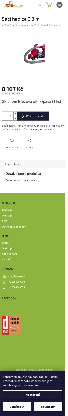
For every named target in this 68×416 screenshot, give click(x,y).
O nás (5, 243)
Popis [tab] (8, 164)
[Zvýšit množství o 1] (15, 114)
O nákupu (7, 210)
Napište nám (9, 254)
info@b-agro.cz (16, 276)
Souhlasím (48, 407)
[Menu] (59, 4)
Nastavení (33, 395)
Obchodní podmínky (14, 227)
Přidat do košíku (35, 116)
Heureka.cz (20, 370)
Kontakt (7, 259)
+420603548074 (16, 287)
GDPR (5, 221)
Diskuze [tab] (18, 164)
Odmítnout (17, 407)
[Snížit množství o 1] (15, 118)
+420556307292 (16, 282)
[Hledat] (39, 4)
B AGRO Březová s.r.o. (41, 370)
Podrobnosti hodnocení (47, 25)
